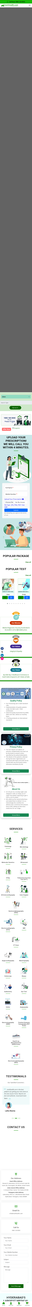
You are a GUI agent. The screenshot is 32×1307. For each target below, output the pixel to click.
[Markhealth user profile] (11, 1303)
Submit (16, 510)
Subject (6, 1259)
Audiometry (8, 991)
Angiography (24, 1007)
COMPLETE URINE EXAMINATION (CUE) (8, 591)
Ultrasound (24, 862)
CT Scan (16, 945)
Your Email (7, 1245)
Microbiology (24, 847)
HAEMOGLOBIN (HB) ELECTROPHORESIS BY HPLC (24, 591)
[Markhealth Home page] (3, 1303)
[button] (7, 603)
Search (16, 408)
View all (28, 562)
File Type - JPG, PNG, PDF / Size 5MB (14, 506)
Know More (16, 729)
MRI (24, 928)
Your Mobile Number (11, 1252)
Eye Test (24, 991)
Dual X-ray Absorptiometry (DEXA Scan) (16, 1042)
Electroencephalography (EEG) (16, 1061)
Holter (8, 1007)
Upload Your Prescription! (13, 499)
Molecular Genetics (8, 862)
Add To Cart (5, 597)
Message (7, 1267)
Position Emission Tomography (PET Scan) (24, 1024)
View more (11, 597)
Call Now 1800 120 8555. (17, 2)
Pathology (8, 846)
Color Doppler (24, 895)
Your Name (7, 1238)
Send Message (16, 1286)
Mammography (24, 960)
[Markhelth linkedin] (2, 655)
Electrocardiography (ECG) (8, 929)
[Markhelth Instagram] (2, 658)
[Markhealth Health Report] (19, 1303)
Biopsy (24, 976)
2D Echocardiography (8, 895)
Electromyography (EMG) (8, 1023)
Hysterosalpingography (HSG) (16, 911)
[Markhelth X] (2, 651)
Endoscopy (8, 976)
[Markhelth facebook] (2, 648)
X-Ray (8, 878)
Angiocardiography (8, 960)
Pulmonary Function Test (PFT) (24, 878)
